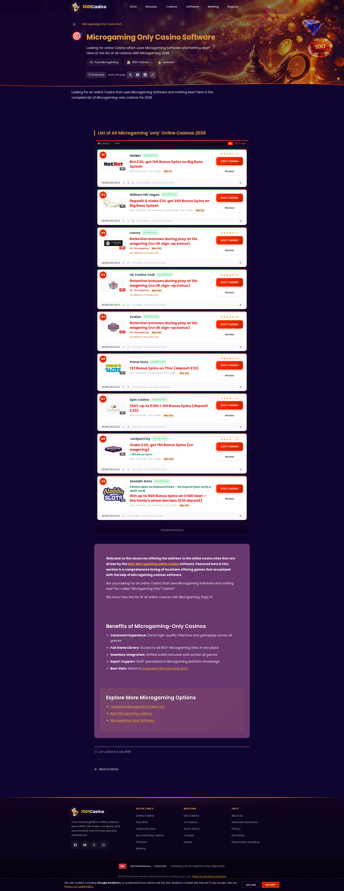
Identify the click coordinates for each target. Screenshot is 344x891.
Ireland (188, 842)
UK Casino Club (142, 274)
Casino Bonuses (146, 829)
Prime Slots (139, 362)
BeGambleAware (141, 866)
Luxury (135, 232)
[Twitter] (94, 845)
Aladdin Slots (141, 481)
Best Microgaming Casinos (131, 713)
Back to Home (108, 769)
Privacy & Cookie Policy (78, 886)
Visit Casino (230, 161)
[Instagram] (103, 845)
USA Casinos (191, 815)
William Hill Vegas (144, 194)
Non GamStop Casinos (150, 835)
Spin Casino (139, 399)
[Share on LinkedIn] (145, 75)
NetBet (135, 155)
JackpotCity (140, 438)
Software (141, 842)
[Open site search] (269, 7)
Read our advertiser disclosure (209, 876)
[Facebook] (75, 845)
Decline (251, 885)
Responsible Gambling (245, 842)
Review (229, 171)
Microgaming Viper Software (132, 720)
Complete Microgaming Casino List (137, 707)
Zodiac (135, 317)
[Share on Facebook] (137, 75)
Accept (271, 885)
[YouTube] (85, 845)
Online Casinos (145, 815)
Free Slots (142, 822)
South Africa (191, 829)
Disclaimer (238, 835)
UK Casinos (190, 822)
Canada (189, 835)
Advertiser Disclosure (172, 529)
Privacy (236, 829)
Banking (140, 848)
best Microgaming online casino (153, 564)
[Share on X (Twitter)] (130, 75)
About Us (237, 815)
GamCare (161, 866)
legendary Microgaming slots (165, 668)
